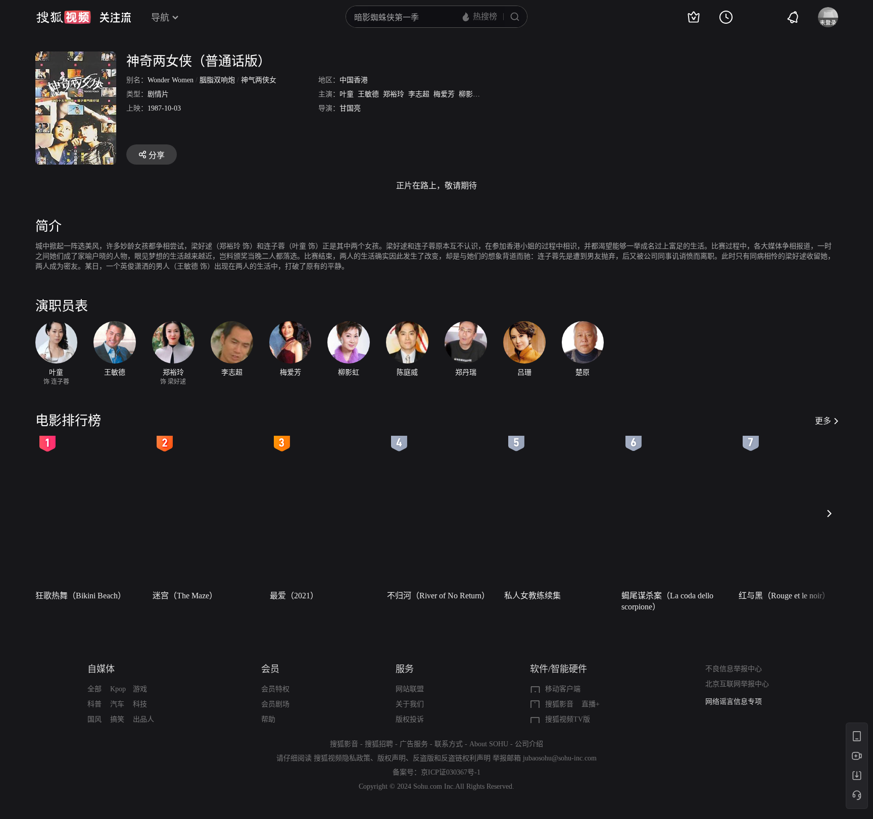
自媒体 (101, 669)
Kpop (118, 689)
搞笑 (117, 719)
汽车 (117, 704)
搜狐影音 (559, 704)
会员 (270, 669)
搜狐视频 (63, 17)
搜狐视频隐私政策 (342, 758)
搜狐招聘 (379, 744)
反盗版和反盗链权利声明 (452, 758)
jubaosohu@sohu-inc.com (560, 758)
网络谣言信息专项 (733, 701)
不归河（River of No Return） (438, 595)
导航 (160, 17)
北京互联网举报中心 (737, 684)
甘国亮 (350, 108)
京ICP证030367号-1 (450, 772)
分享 (157, 155)
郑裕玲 (393, 94)
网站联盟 (410, 689)
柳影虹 (469, 94)
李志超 (418, 94)
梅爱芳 (444, 94)
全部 (94, 689)
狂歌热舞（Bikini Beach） (80, 595)
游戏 (140, 689)
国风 (94, 719)
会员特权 (275, 689)
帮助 (268, 719)
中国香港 (354, 80)
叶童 (347, 94)
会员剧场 (275, 704)
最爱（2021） (294, 595)
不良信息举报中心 (733, 669)
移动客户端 (562, 689)
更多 (823, 421)
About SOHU (488, 744)
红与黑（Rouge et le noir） (784, 595)
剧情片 (158, 94)
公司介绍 (529, 744)
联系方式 (448, 744)
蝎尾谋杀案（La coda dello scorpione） (667, 601)
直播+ (590, 704)
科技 (140, 704)
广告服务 (414, 744)
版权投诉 (410, 719)
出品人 (143, 719)
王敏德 (368, 94)
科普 (94, 704)
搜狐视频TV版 (567, 719)
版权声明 (391, 758)
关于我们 (410, 704)
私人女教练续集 (532, 595)
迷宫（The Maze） (185, 595)
